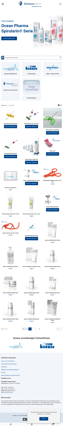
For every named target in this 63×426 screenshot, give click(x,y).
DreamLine (52, 151)
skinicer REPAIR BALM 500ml (10, 266)
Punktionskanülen (31, 98)
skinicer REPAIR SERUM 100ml (10, 319)
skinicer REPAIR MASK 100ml (31, 292)
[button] (60, 4)
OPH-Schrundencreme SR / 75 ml (31, 214)
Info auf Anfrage (10, 126)
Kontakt (3, 372)
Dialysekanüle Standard (10, 153)
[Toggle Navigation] (2, 4)
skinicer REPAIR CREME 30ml (10, 292)
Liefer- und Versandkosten (8, 361)
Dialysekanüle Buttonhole (10, 123)
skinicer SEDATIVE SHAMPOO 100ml (52, 319)
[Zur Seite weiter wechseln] (36, 328)
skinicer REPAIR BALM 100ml (52, 240)
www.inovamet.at (8, 392)
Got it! (44, 418)
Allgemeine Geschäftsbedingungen (10, 369)
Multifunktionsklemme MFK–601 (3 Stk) (52, 181)
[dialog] (43, 416)
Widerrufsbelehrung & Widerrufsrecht (10, 375)
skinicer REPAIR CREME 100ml (52, 266)
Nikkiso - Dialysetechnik (52, 73)
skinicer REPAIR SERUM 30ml (31, 319)
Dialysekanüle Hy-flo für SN (31, 123)
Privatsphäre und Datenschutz (9, 364)
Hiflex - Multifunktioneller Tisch (31, 180)
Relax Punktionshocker (52, 206)
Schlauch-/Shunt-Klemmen (10, 90)
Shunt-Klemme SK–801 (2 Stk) (10, 233)
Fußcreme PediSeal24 (10, 187)
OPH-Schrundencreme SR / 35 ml (10, 214)
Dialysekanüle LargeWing (52, 129)
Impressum (4, 366)
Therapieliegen (31, 73)
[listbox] (59, 329)
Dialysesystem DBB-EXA (31, 159)
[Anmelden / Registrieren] (31, 424)
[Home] (10, 424)
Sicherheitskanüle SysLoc (31, 235)
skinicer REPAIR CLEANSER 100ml (31, 266)
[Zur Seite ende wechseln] (39, 328)
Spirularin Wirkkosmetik (10, 73)
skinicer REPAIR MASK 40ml (52, 292)
